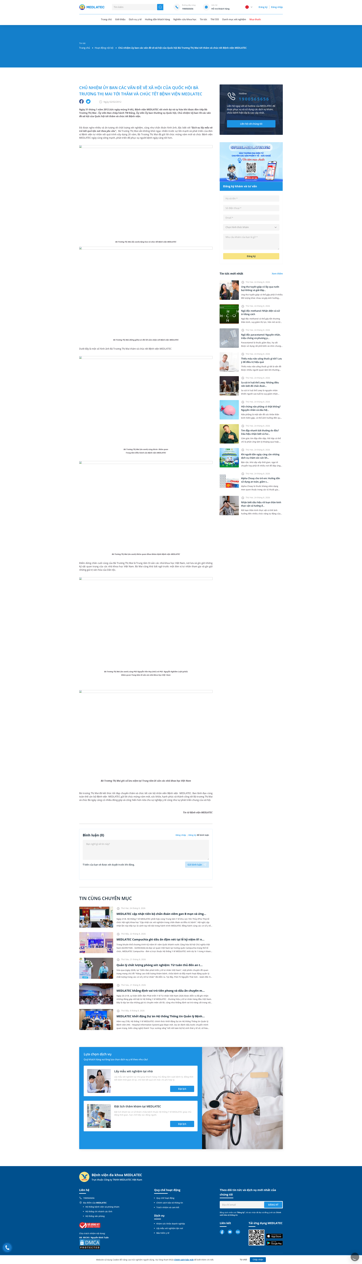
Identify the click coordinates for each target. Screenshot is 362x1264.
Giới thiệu (120, 19)
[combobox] (251, 227)
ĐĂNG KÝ (273, 1204)
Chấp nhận (258, 1259)
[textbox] (251, 227)
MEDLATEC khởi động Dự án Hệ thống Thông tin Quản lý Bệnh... (161, 1016)
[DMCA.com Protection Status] (89, 1244)
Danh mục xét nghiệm (234, 19)
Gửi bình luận (195, 864)
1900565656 (88, 1198)
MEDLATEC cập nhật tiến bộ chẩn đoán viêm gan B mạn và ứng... (161, 914)
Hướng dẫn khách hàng (157, 19)
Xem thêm (277, 273)
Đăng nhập (277, 7)
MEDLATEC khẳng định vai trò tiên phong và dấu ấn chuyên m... (161, 991)
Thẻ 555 (215, 19)
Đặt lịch (182, 1088)
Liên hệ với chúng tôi (251, 123)
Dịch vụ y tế (135, 19)
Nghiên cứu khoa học (184, 19)
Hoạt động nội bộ (104, 47)
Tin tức (203, 19)
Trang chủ (84, 47)
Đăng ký (263, 7)
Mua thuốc (255, 19)
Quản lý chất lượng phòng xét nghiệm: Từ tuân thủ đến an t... (160, 965)
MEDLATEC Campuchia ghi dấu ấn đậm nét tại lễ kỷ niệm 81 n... (160, 939)
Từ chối (243, 1259)
